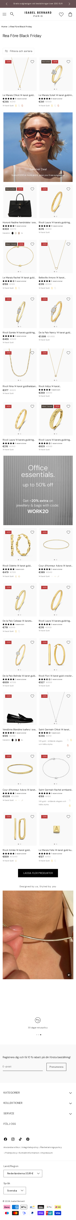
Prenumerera (56, 1067)
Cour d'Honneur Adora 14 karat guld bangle (55, 565)
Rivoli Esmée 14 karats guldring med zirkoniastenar (19, 332)
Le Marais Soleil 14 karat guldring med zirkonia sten (56, 95)
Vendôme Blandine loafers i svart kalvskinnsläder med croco (20, 729)
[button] (4, 14)
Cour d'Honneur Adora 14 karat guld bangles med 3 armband (19, 789)
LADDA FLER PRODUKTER (38, 873)
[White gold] (19, 105)
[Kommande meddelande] (69, 4)
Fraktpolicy (11, 1153)
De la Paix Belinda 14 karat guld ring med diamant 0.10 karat (19, 675)
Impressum (47, 1153)
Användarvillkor (12, 1147)
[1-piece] (52, 576)
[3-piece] (55, 576)
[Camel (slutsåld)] (19, 233)
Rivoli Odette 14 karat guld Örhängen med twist (16, 565)
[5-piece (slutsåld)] (58, 576)
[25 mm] (15, 576)
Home (4, 26)
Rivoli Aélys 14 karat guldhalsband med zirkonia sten (55, 386)
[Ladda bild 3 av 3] (40, 1034)
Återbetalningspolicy (51, 1147)
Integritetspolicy (30, 1147)
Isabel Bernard (18, 1201)
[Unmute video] (69, 974)
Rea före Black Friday (21, 26)
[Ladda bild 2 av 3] (38, 1034)
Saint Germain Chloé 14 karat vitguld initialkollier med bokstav (55, 729)
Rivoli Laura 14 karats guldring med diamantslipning (54, 222)
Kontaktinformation (29, 1153)
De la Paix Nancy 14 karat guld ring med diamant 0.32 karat (54, 332)
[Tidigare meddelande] (6, 4)
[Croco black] (12, 740)
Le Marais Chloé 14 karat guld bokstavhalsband (18, 95)
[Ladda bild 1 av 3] (36, 1034)
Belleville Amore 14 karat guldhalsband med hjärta (52, 277)
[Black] (12, 233)
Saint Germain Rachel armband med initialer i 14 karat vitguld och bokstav (55, 789)
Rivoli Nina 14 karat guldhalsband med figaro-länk (20, 386)
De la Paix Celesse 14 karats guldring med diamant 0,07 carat (20, 620)
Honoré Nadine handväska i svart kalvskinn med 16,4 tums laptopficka (20, 222)
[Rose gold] (22, 105)
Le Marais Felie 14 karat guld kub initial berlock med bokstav (56, 850)
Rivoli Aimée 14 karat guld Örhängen (16, 850)
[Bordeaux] (19, 740)
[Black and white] (15, 740)
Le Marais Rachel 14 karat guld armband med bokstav (18, 277)
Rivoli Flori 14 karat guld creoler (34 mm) (55, 675)
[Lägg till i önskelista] (32, 61)
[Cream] (15, 233)
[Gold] (15, 105)
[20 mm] (19, 576)
